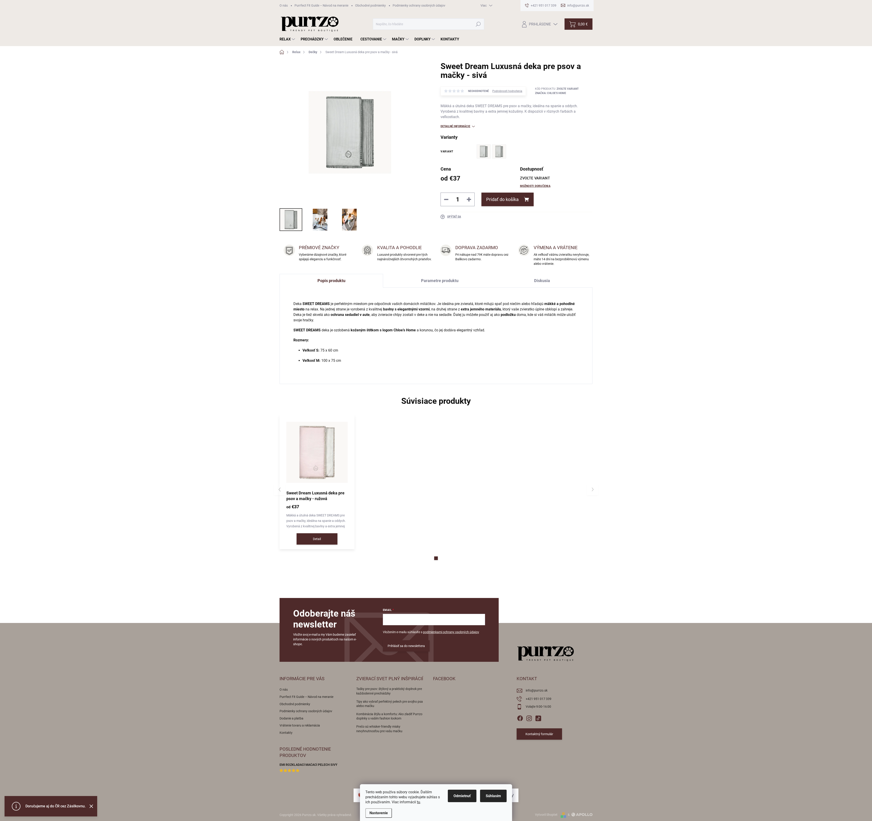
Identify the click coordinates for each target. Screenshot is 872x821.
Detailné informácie (455, 126)
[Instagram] (529, 717)
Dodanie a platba (291, 718)
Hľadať (478, 24)
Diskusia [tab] (542, 280)
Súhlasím (493, 796)
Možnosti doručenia (535, 186)
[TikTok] (538, 717)
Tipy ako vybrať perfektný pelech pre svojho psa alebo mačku (389, 704)
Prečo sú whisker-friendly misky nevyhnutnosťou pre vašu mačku (379, 729)
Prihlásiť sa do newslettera (406, 646)
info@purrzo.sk (536, 690)
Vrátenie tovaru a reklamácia (300, 725)
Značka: (550, 93)
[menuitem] (288, 39)
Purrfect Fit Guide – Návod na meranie (321, 5)
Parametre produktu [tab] (439, 280)
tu (418, 802)
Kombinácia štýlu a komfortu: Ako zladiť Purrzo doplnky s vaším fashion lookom (389, 716)
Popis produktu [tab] (331, 280)
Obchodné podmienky (370, 5)
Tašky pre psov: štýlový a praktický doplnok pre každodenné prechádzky (389, 691)
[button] (436, 558)
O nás (284, 5)
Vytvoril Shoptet (546, 814)
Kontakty (286, 732)
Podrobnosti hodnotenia (507, 91)
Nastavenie (378, 813)
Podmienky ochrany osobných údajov (419, 5)
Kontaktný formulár (539, 734)
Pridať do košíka (502, 199)
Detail (317, 539)
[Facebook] (520, 717)
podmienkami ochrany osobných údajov (451, 632)
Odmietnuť (462, 796)
